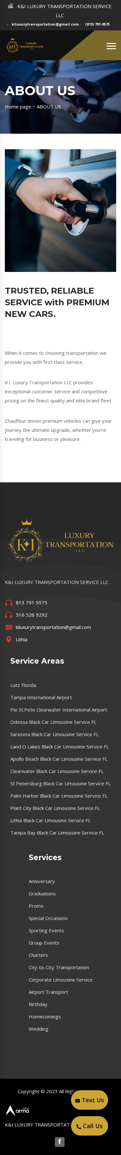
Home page (18, 106)
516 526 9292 (31, 614)
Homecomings (45, 1016)
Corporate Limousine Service (61, 979)
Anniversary (42, 881)
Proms (36, 906)
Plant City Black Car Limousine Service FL (55, 808)
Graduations (42, 893)
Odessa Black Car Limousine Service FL (53, 722)
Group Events (44, 942)
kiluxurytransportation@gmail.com (45, 24)
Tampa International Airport (41, 697)
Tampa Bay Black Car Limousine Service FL (57, 832)
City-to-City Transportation (59, 967)
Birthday (38, 1004)
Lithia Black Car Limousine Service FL (50, 820)
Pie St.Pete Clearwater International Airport (58, 709)
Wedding (38, 1029)
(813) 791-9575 (97, 24)
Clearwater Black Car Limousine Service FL (57, 771)
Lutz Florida (23, 685)
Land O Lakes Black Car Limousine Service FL (59, 746)
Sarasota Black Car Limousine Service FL (54, 734)
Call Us (93, 1126)
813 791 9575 (31, 602)
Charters (38, 955)
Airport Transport (48, 992)
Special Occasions (48, 918)
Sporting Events (46, 930)
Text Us (93, 1100)
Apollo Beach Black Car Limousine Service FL (58, 759)
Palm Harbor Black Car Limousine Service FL (58, 795)
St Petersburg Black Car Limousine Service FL (60, 783)
